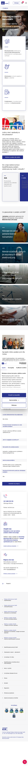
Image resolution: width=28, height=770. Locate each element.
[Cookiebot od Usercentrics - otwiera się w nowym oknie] (20, 363)
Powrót (8, 583)
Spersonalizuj (13, 400)
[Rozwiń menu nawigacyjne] (26, 3)
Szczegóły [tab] (11, 367)
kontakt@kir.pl (11, 569)
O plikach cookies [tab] (21, 367)
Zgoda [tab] (4, 367)
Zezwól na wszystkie (14, 395)
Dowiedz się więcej (14, 483)
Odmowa (14, 405)
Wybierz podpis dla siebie (12, 157)
